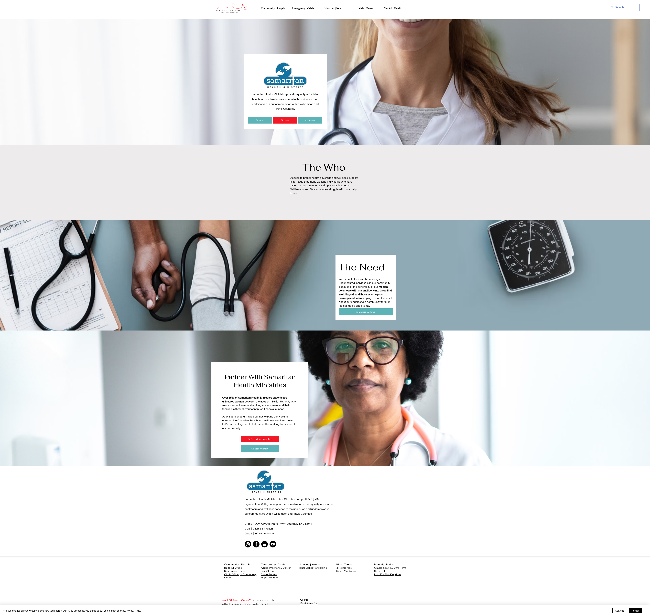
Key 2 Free (267, 571)
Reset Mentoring (346, 571)
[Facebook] (256, 544)
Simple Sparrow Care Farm (390, 567)
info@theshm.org (265, 533)
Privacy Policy (133, 610)
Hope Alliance (269, 577)
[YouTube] (272, 544)
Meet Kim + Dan (309, 603)
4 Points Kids (344, 567)
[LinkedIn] (264, 544)
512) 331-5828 (263, 528)
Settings (619, 610)
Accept (635, 610)
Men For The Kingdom (387, 574)
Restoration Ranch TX (237, 571)
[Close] (646, 610)
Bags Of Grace (233, 567)
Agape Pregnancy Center (276, 567)
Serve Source (269, 574)
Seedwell (379, 571)
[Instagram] (248, 544)
